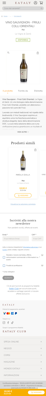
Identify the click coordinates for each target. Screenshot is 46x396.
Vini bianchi (17, 16)
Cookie (4, 250)
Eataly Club (14, 288)
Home (5, 16)
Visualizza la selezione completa (23, 204)
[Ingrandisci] (8, 52)
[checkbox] (3, 257)
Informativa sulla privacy (30, 247)
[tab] (7, 91)
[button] (35, 2)
